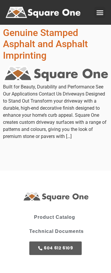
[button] (100, 12)
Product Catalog (54, 217)
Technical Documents (56, 231)
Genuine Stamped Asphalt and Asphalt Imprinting (45, 44)
